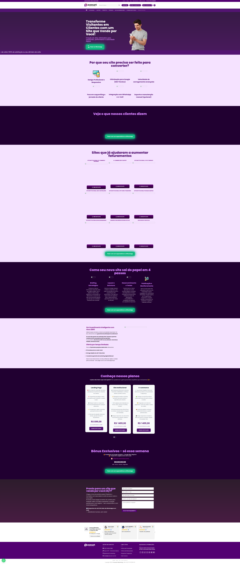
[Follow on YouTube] (154, 552)
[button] (155, 532)
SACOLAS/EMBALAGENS (120, 10)
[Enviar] (119, 5)
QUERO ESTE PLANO (96, 428)
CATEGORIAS (91, 10)
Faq (130, 0)
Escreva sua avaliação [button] (95, 536)
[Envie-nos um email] (149, 552)
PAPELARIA (111, 10)
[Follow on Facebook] (140, 552)
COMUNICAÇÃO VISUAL (131, 10)
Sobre (124, 0)
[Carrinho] (155, 5)
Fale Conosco (135, 0)
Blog (127, 0)
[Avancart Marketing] (90, 5)
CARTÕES (98, 10)
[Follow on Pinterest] (152, 552)
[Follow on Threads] (147, 552)
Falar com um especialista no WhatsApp (120, 136)
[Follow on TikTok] (145, 552)
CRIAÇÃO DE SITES (141, 10)
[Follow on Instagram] (143, 552)
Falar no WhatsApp (96, 47)
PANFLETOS (104, 10)
